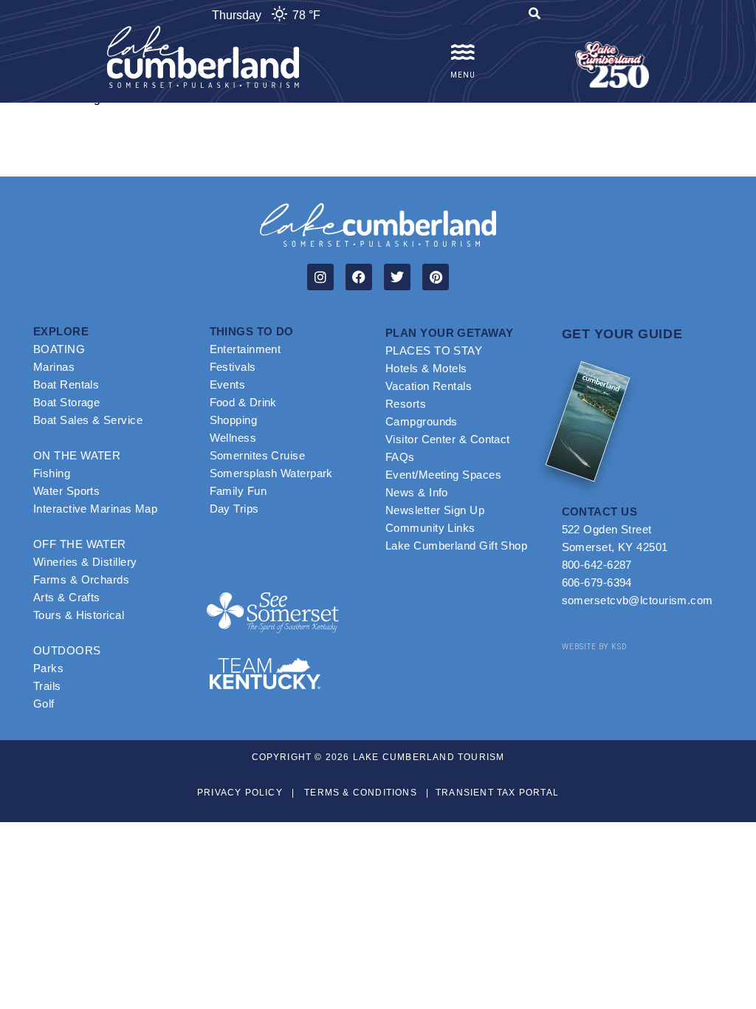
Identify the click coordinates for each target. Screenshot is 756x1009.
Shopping (234, 420)
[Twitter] (397, 277)
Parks (48, 668)
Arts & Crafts (66, 597)
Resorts (405, 403)
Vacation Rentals (428, 386)
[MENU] (463, 52)
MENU (462, 75)
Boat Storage (66, 402)
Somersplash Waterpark (271, 473)
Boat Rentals (66, 384)
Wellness (233, 437)
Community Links (430, 527)
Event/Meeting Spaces (443, 474)
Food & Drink (243, 402)
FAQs (400, 457)
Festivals (233, 366)
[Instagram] (320, 277)
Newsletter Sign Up (434, 510)
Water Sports (66, 491)
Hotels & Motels (426, 368)
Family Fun (238, 491)
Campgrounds (421, 421)
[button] (534, 15)
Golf (44, 703)
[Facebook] (359, 277)
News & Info (416, 492)
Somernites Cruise (258, 455)
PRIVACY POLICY (240, 792)
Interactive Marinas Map (95, 508)
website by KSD (594, 647)
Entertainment (245, 349)
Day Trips (234, 508)
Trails (47, 686)
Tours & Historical (78, 615)
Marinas (54, 366)
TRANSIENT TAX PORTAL (497, 792)
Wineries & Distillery (85, 561)
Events (228, 384)
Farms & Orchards (81, 579)
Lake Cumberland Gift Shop (456, 545)
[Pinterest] (435, 277)
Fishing (51, 473)
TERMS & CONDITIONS (360, 792)
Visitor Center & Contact (447, 439)
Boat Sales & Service (87, 420)
